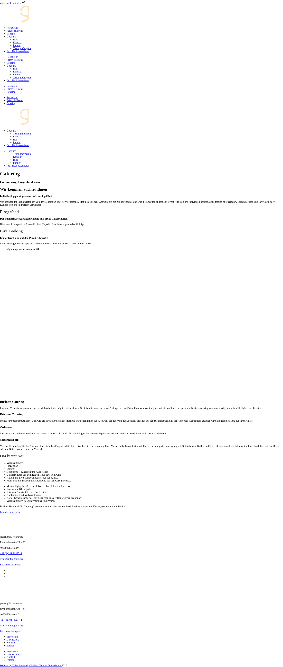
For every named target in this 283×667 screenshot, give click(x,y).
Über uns (11, 36)
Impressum (12, 636)
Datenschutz (13, 639)
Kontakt (17, 42)
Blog (15, 39)
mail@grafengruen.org (11, 559)
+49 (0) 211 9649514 (11, 553)
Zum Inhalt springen (11, 3)
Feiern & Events (15, 30)
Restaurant (12, 27)
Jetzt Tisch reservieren (18, 51)
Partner (16, 45)
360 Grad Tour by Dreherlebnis (45, 665)
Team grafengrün (22, 48)
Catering (11, 33)
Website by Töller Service (13, 665)
